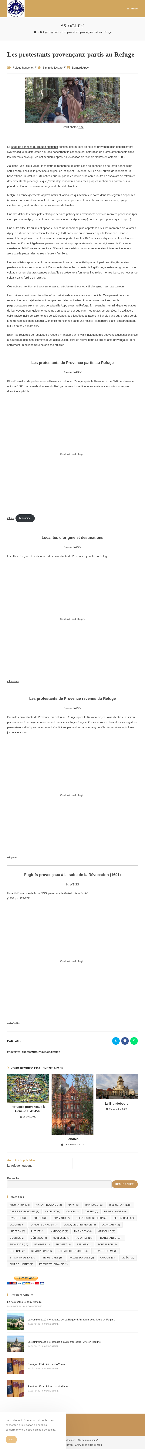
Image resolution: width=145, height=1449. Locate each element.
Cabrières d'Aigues (24, 1211)
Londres (72, 1139)
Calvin (72, 1211)
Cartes (91, 1211)
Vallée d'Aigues (81, 1257)
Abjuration (20, 1205)
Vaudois (108, 1257)
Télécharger (25, 518)
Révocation (41, 1251)
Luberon (17, 1231)
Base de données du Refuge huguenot (34, 146)
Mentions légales (66, 1440)
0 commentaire (34, 1306)
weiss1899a (13, 1023)
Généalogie (123, 1218)
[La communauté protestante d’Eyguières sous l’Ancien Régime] (15, 1344)
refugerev (12, 857)
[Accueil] (35, 32)
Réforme (17, 1251)
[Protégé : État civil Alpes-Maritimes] (15, 1388)
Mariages (83, 1231)
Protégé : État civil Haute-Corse (46, 1364)
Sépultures (52, 1257)
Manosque (59, 1231)
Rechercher (13, 1178)
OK (11, 1439)
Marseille (106, 1231)
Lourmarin (111, 1224)
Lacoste (17, 1224)
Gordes (40, 1218)
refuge (10, 518)
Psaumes (42, 1244)
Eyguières (18, 1218)
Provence (44, 1052)
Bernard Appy (80, 67)
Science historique (73, 1251)
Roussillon (107, 1244)
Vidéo (128, 1257)
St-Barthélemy (105, 1251)
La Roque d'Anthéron (80, 1224)
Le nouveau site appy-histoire (24, 1301)
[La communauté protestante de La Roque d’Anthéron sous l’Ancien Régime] (15, 1321)
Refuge (55, 1052)
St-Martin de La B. (23, 1257)
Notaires (84, 1238)
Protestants (29, 1052)
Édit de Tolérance (53, 1264)
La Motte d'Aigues (44, 1224)
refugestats (13, 681)
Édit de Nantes (21, 1264)
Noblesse (61, 1238)
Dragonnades (115, 1211)
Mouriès (17, 1238)
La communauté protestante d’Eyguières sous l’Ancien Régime (64, 1341)
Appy (73, 1205)
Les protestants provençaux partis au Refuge (87, 32)
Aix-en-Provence (49, 1205)
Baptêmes (94, 1205)
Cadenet (52, 1211)
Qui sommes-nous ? (88, 1440)
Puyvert (63, 1244)
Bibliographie (120, 1205)
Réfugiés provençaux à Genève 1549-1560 (28, 1109)
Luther (38, 1231)
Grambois (61, 1218)
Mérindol (39, 1238)
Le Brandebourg (117, 1103)
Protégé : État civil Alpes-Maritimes (48, 1386)
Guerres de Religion (91, 1218)
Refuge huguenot (22, 67)
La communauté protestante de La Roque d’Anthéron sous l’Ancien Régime (71, 1319)
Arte (81, 127)
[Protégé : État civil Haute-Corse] (15, 1366)
